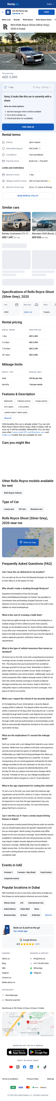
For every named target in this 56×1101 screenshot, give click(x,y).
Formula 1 (8, 872)
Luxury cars (17, 432)
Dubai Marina (10, 909)
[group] (16, 225)
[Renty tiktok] (45, 1067)
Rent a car (6, 20)
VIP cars (27, 432)
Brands (17, 20)
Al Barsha (36, 915)
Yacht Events (46, 872)
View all (48, 915)
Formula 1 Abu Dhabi (26, 872)
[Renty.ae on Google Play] (39, 1052)
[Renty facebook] (24, 1067)
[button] (53, 51)
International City (35, 903)
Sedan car (28, 312)
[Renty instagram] (17, 1067)
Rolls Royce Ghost (44, 20)
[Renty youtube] (11, 1067)
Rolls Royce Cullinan (13, 493)
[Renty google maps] (38, 1067)
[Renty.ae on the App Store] (17, 1052)
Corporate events (11, 878)
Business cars (38, 432)
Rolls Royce (28, 20)
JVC (22, 903)
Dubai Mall (25, 909)
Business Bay (10, 915)
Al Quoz (23, 915)
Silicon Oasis (9, 903)
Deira (36, 909)
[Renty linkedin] (31, 1067)
